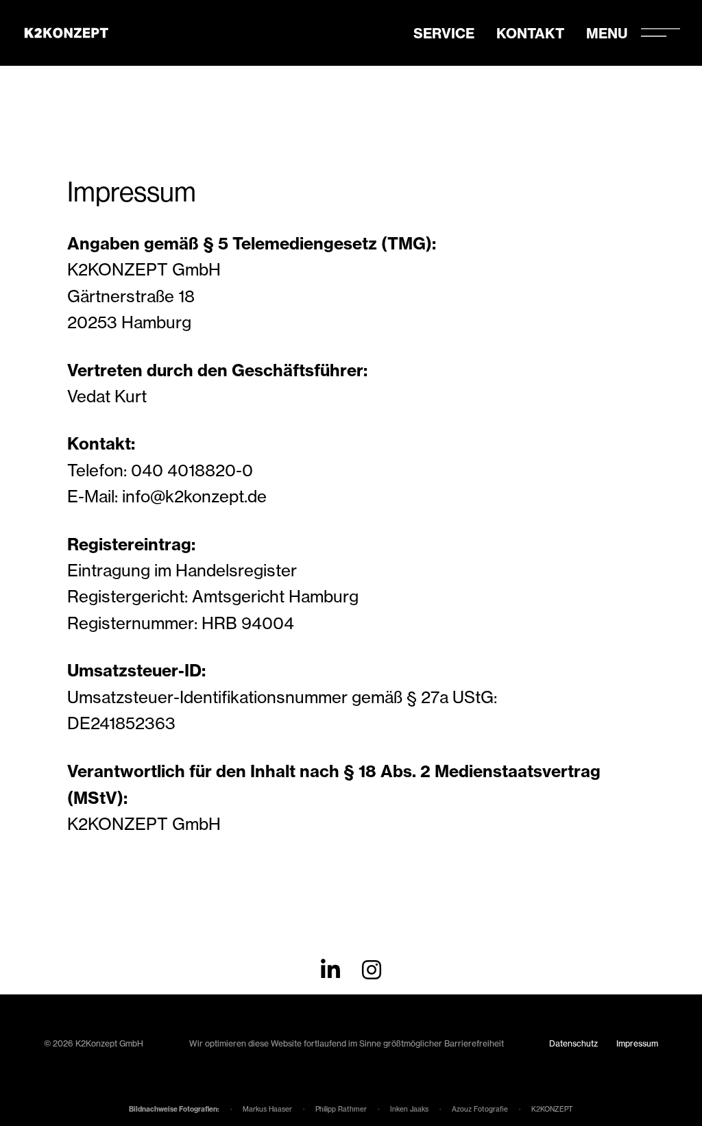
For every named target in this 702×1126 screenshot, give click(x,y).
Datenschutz (573, 1043)
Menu (606, 33)
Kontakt (530, 33)
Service (443, 33)
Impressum (637, 1043)
